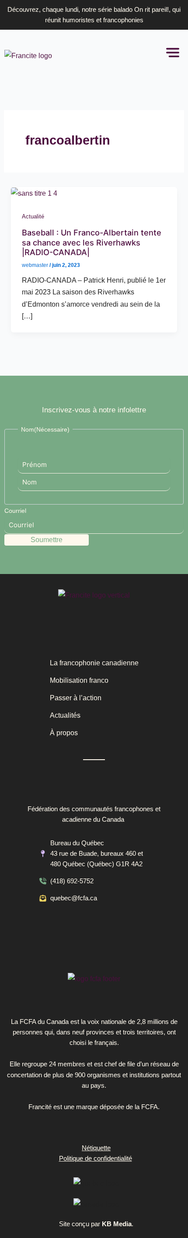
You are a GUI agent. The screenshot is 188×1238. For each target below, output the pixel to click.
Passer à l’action (75, 698)
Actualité (33, 216)
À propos (64, 733)
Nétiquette (96, 1148)
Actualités (65, 715)
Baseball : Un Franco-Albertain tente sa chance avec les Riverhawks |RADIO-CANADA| (91, 242)
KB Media (117, 1224)
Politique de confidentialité (95, 1158)
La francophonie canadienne (94, 663)
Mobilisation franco (79, 680)
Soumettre (47, 539)
